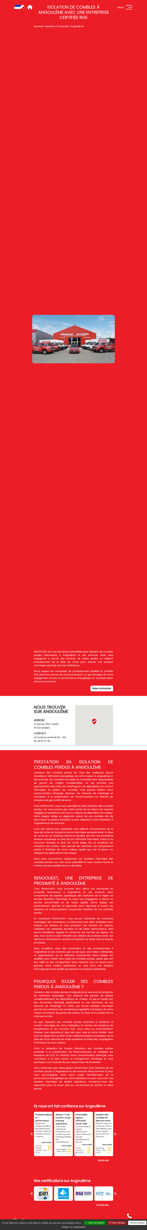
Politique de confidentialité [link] (74, 1227)
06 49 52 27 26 (42, 741)
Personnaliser (137, 1222)
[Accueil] (19, 7)
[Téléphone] (129, 1216)
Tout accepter (95, 1222)
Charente (63, 26)
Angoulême (77, 26)
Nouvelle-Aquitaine (44, 26)
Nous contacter (101, 688)
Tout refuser (118, 1222)
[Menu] (129, 7)
